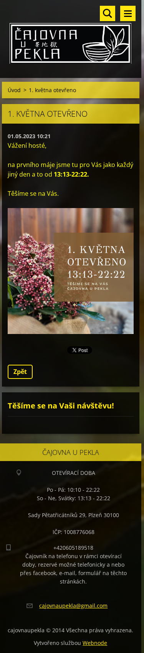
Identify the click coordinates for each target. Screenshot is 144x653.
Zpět (20, 371)
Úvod (14, 90)
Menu (128, 13)
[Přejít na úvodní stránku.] (70, 34)
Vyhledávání (107, 13)
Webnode (95, 642)
